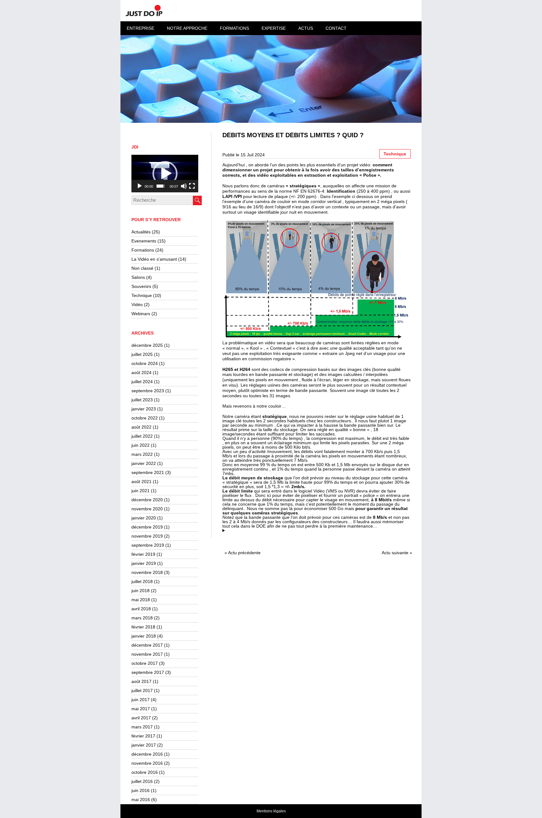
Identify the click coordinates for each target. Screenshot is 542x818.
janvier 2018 (143, 635)
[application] (164, 173)
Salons (138, 277)
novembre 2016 (147, 763)
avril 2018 (141, 608)
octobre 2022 (144, 417)
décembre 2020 (147, 499)
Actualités (141, 231)
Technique (141, 295)
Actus (305, 28)
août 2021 (141, 481)
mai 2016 (140, 799)
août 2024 (141, 372)
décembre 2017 (147, 645)
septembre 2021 (147, 472)
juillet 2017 (142, 690)
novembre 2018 (147, 572)
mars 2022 (142, 454)
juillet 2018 (142, 581)
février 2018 (143, 626)
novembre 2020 (147, 508)
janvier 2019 (143, 563)
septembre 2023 (147, 390)
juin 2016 (140, 790)
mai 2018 (140, 599)
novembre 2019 (147, 536)
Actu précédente (244, 552)
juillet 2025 (142, 354)
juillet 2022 (142, 436)
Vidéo (137, 304)
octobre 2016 (144, 772)
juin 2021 (140, 490)
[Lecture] (139, 186)
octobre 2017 (144, 663)
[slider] (161, 186)
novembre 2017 (147, 654)
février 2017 (143, 735)
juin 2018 (140, 590)
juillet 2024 (142, 381)
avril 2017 (141, 717)
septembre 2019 (147, 545)
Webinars (140, 313)
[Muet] (184, 186)
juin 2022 (140, 445)
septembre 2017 (147, 672)
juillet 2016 (142, 781)
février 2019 (143, 554)
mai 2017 (140, 708)
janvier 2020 (143, 517)
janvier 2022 (143, 463)
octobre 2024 (144, 363)
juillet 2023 (142, 399)
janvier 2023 (143, 408)
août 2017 (141, 681)
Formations (142, 250)
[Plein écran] (192, 186)
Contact (336, 28)
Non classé (142, 268)
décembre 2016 (147, 754)
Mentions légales (271, 811)
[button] (165, 173)
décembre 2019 (147, 526)
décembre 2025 (147, 345)
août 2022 (141, 427)
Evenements (143, 240)
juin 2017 (140, 699)
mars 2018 (142, 617)
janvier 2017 (143, 745)
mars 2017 (142, 726)
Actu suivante (395, 552)
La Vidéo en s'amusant (154, 259)
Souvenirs (141, 286)
